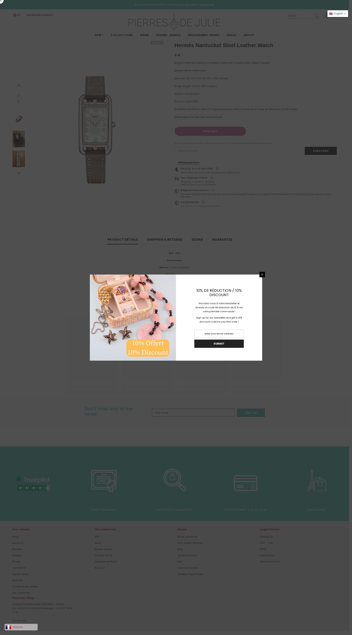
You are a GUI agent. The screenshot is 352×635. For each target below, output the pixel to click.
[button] (337, 13)
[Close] (262, 274)
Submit (219, 343)
